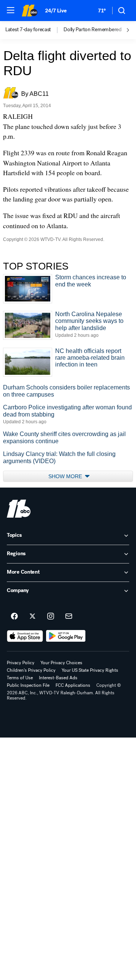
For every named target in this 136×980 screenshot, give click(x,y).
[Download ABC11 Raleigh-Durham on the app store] (25, 636)
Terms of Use (20, 678)
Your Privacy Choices (61, 662)
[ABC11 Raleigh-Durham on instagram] (50, 616)
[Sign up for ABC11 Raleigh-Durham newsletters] (68, 616)
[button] (11, 10)
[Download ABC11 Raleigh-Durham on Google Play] (66, 636)
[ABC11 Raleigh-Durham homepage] (29, 11)
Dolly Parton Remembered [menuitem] (92, 29)
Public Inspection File (28, 685)
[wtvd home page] (19, 509)
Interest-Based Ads (58, 678)
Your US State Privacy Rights (90, 670)
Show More (65, 476)
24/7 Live (55, 10)
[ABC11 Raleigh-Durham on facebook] (14, 616)
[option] (34, 30)
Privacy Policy (20, 662)
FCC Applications (73, 685)
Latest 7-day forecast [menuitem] (28, 29)
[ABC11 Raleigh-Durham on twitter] (32, 616)
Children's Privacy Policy (31, 670)
